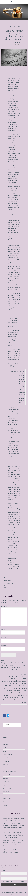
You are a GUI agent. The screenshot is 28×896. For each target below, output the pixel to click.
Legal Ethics (6, 785)
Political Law (6, 791)
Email (3, 637)
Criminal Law (6, 761)
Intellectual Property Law (9, 771)
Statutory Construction (8, 802)
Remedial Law (14, 26)
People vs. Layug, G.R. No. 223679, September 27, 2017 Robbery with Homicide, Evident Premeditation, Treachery (14, 818)
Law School (6, 781)
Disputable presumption (11, 585)
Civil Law (5, 747)
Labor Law (5, 778)
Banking (5, 741)
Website (3, 645)
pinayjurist (8, 580)
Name (3, 629)
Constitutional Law (7, 754)
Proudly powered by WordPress (10, 892)
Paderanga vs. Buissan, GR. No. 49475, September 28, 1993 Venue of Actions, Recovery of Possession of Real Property (13, 851)
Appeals (5, 737)
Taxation (5, 805)
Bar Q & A (5, 744)
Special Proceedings (8, 798)
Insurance (5, 768)
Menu (15, 2)
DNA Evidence (7, 587)
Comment (5, 606)
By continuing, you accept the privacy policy (13, 881)
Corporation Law (7, 758)
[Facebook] (4, 715)
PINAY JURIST (14, 9)
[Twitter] (8, 715)
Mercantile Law (7, 788)
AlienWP (14, 894)
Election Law (6, 764)
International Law (7, 774)
